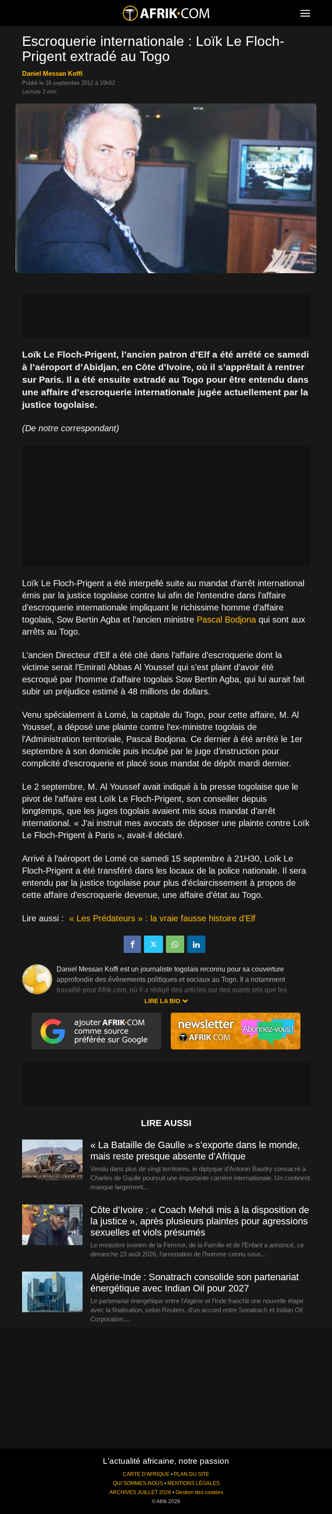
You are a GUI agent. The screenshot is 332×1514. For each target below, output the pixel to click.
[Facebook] (132, 944)
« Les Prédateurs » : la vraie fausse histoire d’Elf (161, 918)
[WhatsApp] (175, 944)
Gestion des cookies (199, 1492)
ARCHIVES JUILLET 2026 (140, 1492)
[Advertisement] (166, 316)
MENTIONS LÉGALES (193, 1483)
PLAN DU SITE (191, 1474)
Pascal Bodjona (226, 619)
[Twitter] (153, 944)
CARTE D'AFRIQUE (146, 1474)
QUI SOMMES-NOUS (138, 1483)
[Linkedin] (196, 944)
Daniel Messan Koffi (52, 73)
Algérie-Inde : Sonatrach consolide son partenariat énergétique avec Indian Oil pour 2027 (194, 1283)
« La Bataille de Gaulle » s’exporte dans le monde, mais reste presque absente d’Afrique (195, 1151)
